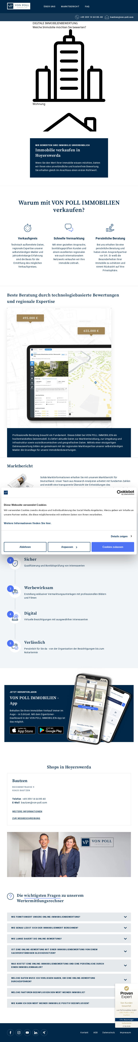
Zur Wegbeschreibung (26, 818)
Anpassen (67, 546)
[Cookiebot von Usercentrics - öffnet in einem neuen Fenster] (119, 492)
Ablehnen (25, 546)
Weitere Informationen (27, 811)
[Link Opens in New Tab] (22, 730)
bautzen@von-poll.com (121, 17)
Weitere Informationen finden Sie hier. (27, 523)
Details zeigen (119, 536)
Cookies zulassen (112, 546)
